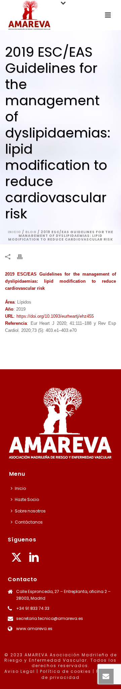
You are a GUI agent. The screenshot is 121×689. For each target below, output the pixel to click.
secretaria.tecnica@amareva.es (49, 618)
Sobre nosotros (30, 511)
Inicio (14, 231)
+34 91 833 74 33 (32, 608)
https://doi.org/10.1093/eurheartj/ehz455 (55, 316)
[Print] (23, 256)
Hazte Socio (27, 499)
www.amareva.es (34, 628)
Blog (31, 231)
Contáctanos (29, 522)
